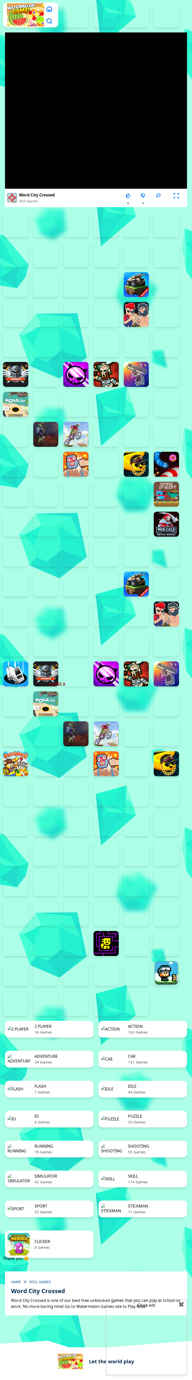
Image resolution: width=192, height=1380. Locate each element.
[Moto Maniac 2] (45, 434)
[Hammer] (166, 374)
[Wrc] (166, 524)
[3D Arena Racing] (106, 1003)
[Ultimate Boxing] (15, 524)
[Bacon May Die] (45, 284)
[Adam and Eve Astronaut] (136, 853)
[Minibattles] (15, 733)
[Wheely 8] (136, 973)
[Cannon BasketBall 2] (166, 314)
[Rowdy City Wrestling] (75, 464)
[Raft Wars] (15, 464)
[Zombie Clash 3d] (15, 853)
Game (16, 1281)
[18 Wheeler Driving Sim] (15, 1003)
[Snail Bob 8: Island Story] (136, 913)
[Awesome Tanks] (15, 284)
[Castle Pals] (75, 344)
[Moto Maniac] (75, 434)
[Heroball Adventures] (45, 883)
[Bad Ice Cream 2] (166, 853)
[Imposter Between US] (75, 404)
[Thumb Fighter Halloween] (166, 224)
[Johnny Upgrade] (75, 883)
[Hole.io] (15, 404)
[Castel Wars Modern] (45, 344)
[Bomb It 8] (106, 614)
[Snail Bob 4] (15, 913)
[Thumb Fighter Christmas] (136, 224)
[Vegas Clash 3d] (45, 524)
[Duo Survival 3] (106, 14)
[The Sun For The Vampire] (75, 943)
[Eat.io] (15, 673)
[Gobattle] (45, 254)
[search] (49, 21)
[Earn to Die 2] (15, 554)
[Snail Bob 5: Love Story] (45, 913)
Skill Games (28, 201)
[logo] (25, 14)
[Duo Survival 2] (75, 14)
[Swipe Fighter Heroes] (106, 494)
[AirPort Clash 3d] (136, 254)
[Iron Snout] (136, 404)
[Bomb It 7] (75, 314)
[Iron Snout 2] (106, 404)
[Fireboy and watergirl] (136, 14)
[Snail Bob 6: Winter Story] (75, 913)
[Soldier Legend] (15, 793)
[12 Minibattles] (75, 254)
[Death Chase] (136, 344)
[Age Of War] (106, 254)
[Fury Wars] (75, 374)
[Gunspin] (136, 374)
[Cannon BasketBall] (15, 344)
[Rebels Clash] (75, 554)
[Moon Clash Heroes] (15, 434)
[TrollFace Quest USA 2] (166, 943)
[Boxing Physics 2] (136, 314)
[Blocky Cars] (136, 284)
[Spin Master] (15, 494)
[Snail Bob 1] (166, 883)
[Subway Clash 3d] (45, 494)
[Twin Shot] (15, 823)
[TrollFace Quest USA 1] (136, 943)
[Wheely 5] (45, 973)
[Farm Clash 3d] (45, 374)
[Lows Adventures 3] (166, 973)
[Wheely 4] (15, 973)
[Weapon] (75, 524)
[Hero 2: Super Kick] (15, 703)
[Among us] (166, 254)
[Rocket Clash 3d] (45, 464)
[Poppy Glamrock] (166, 434)
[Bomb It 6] (45, 314)
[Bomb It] (106, 314)
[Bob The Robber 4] (15, 883)
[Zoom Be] (15, 254)
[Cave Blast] (106, 344)
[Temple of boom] (166, 494)
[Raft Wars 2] (15, 763)
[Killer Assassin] (166, 404)
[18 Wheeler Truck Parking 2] (45, 1003)
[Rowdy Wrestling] (106, 464)
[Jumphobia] (106, 883)
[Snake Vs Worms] (166, 464)
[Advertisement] (58, 650)
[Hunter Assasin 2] (45, 404)
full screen (176, 203)
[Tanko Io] (136, 494)
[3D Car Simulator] (136, 1003)
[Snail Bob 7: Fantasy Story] (106, 913)
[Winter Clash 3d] (106, 524)
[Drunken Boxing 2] (166, 344)
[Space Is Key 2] (166, 913)
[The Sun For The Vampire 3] (45, 943)
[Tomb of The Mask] (106, 943)
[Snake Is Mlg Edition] (136, 464)
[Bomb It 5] (15, 314)
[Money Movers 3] (75, 224)
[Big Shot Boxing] (106, 284)
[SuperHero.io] (75, 494)
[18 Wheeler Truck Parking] (75, 1003)
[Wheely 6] (75, 973)
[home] (49, 9)
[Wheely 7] (106, 973)
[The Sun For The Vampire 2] (15, 943)
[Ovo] (136, 883)
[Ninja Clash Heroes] (106, 434)
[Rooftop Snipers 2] (106, 224)
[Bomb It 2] (166, 284)
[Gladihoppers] (106, 374)
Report (158, 203)
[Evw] (15, 374)
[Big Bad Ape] (75, 284)
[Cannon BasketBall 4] (15, 643)
